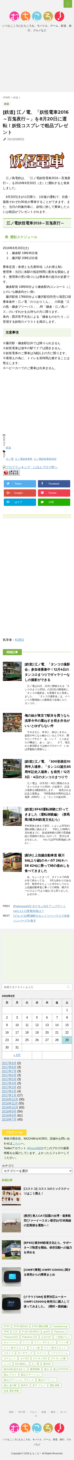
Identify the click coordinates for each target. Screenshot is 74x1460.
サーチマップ (25, 1353)
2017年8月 (9, 1067)
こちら (16, 1143)
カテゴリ (8, 1165)
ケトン (26, 1342)
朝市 (11, 1412)
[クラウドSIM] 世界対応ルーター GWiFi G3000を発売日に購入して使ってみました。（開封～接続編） (46, 1301)
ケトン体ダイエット (15, 1347)
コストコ (8, 1353)
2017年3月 (9, 1087)
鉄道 (8, 447)
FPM (6, 1331)
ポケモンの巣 (58, 1358)
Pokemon (59, 1331)
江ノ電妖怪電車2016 (45, 459)
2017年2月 (9, 1091)
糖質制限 (35, 1369)
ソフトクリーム (59, 1353)
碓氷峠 (47, 1363)
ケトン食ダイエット (55, 1347)
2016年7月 (9, 1119)
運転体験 (55, 1385)
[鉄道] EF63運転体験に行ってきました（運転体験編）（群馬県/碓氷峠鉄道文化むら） (47, 814)
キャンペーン (11, 1342)
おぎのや (46, 1337)
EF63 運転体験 (40, 1326)
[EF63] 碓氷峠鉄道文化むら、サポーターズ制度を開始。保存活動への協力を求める (48, 1247)
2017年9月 (9, 1063)
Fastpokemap (60, 1326)
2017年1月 (9, 1095)
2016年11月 (10, 1103)
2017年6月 (9, 1075)
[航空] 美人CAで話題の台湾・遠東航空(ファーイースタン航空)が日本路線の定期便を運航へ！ (47, 1220)
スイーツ (41, 1353)
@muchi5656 (35, 1148)
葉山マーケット (46, 1380)
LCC (15, 1331)
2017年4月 (9, 1083)
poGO (46, 1331)
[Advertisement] (37, 63)
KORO (19, 639)
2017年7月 (9, 1071)
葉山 (46, 1369)
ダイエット (10, 1358)
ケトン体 (64, 1342)
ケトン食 (35, 1347)
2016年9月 (9, 1111)
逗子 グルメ (39, 1385)
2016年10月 (10, 1107)
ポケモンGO (40, 1358)
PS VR (21, 1412)
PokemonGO (11, 1337)
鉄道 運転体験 (11, 1390)
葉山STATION (60, 1369)
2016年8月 (9, 1115)
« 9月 (17, 1055)
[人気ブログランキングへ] (11, 473)
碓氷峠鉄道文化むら (15, 1369)
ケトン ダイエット (44, 1342)
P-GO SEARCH (30, 1331)
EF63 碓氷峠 (21, 1326)
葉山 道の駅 (10, 1385)
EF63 (6, 1326)
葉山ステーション (31, 1374)
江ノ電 (9, 459)
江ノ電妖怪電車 (23, 459)
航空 (53, 1412)
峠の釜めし (21, 1363)
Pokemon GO (29, 1337)
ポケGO (24, 1358)
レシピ (7, 1363)
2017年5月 (9, 1079)
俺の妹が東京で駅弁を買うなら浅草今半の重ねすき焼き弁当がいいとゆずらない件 (47, 721)
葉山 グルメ (10, 1374)
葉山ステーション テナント (19, 1380)
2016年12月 (10, 1099)
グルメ (33, 1412)
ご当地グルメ (62, 1337)
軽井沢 (24, 1385)
